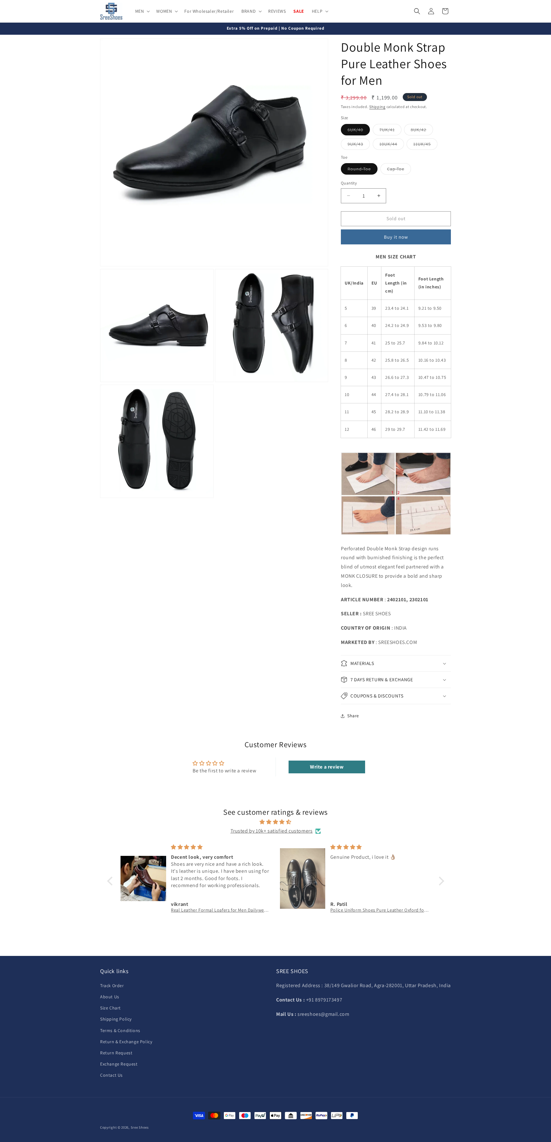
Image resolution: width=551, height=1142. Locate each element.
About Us (109, 997)
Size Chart (110, 1008)
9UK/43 (359, 145)
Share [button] (353, 716)
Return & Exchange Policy (126, 1041)
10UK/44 (391, 145)
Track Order (112, 985)
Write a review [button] (326, 766)
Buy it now (396, 237)
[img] (275, 822)
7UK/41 (390, 130)
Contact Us (111, 1075)
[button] (142, 11)
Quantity (349, 183)
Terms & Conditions (120, 1030)
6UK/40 (359, 130)
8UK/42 (422, 130)
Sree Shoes (140, 1127)
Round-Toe (363, 170)
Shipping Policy (116, 1019)
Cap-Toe (399, 170)
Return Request (116, 1053)
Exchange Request (119, 1064)
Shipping (377, 106)
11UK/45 (425, 145)
